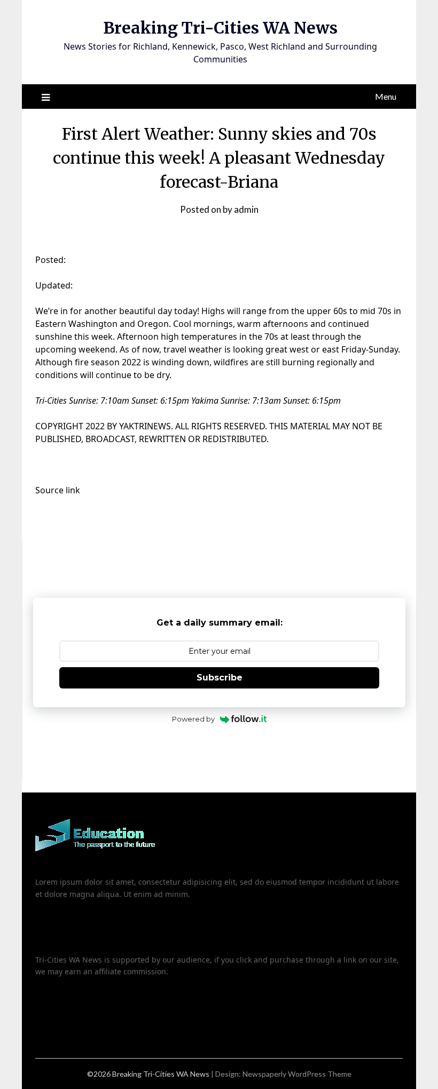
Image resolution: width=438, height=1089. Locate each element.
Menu (385, 96)
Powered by (193, 719)
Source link (57, 490)
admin (246, 209)
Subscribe (220, 677)
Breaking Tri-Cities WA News (220, 28)
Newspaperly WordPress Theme (297, 1073)
